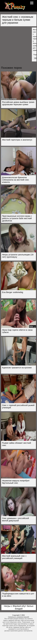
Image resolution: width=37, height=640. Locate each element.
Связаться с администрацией (18, 617)
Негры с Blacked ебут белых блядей (18, 607)
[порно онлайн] (14, 8)
